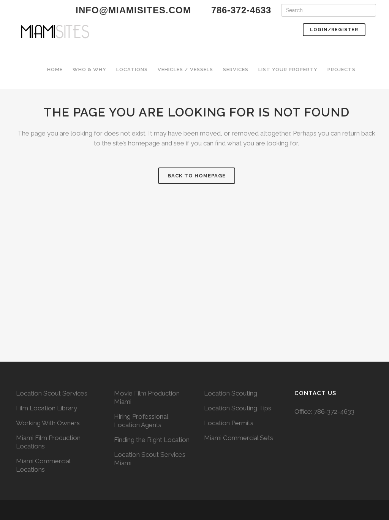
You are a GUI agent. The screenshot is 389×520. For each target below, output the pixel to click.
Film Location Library (46, 408)
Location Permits (228, 423)
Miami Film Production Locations (48, 442)
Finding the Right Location (152, 439)
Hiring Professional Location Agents (141, 421)
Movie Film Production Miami (147, 397)
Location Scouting (230, 393)
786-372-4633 (334, 411)
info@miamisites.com (132, 10)
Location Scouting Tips (237, 408)
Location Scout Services (51, 393)
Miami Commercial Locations (43, 465)
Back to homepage (197, 176)
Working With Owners (48, 423)
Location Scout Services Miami (149, 459)
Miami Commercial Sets (238, 438)
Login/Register (334, 29)
